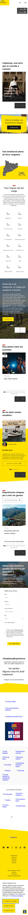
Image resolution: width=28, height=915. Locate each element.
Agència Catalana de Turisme (14, 870)
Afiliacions (14, 872)
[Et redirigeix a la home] (4, 2)
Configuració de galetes (10, 901)
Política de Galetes (17, 896)
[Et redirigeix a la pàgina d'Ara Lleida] (7, 765)
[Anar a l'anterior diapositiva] (17, 105)
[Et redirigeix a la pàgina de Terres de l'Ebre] (7, 758)
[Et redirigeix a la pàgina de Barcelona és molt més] (21, 752)
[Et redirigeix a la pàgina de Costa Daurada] (7, 752)
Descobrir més (8, 319)
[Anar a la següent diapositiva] (23, 105)
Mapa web (14, 862)
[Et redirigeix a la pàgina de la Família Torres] (14, 716)
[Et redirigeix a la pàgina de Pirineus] (7, 770)
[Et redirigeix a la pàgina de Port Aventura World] (21, 800)
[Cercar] (20, 2)
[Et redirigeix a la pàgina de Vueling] (7, 800)
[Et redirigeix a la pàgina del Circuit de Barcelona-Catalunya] (14, 709)
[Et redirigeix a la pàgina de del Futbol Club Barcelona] (14, 731)
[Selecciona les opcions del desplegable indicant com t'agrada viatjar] (14, 625)
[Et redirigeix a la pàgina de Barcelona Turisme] (21, 758)
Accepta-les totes (8, 910)
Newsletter (14, 860)
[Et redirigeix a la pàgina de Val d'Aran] (20, 770)
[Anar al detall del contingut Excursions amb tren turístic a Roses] (14, 524)
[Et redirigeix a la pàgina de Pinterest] (24, 847)
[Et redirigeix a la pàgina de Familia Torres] (20, 806)
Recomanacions (14, 855)
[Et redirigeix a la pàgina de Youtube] (8, 847)
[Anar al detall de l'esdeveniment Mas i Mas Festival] (14, 371)
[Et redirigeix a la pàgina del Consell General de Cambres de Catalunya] (7, 777)
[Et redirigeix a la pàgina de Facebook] (3, 847)
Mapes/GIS (14, 859)
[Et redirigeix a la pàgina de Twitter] (12, 847)
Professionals (14, 874)
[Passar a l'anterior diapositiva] (17, 399)
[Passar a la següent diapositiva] (23, 399)
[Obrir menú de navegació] (25, 2)
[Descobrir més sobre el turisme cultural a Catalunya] (14, 87)
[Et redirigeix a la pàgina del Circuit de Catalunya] (21, 794)
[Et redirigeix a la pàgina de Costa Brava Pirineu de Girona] (21, 764)
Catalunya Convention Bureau (14, 875)
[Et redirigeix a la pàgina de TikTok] (20, 847)
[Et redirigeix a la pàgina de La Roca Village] (14, 701)
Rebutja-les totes (8, 905)
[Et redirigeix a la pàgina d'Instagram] (16, 847)
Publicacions (14, 857)
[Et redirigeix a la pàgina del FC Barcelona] (7, 794)
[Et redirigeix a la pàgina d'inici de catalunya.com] (14, 839)
